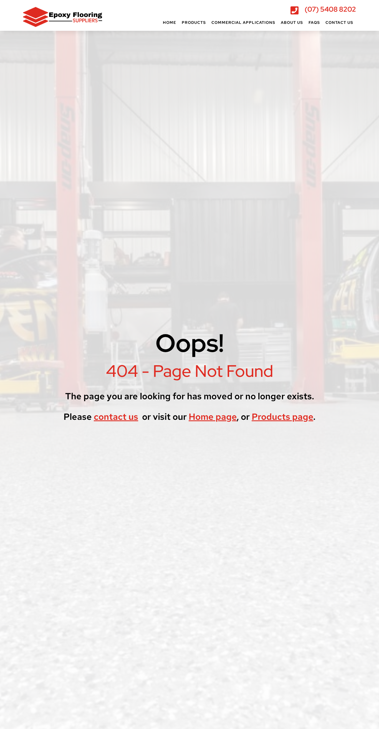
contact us (116, 417)
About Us (292, 22)
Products (194, 22)
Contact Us (339, 22)
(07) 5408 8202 (330, 9)
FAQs (314, 22)
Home (169, 22)
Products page (282, 417)
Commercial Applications (243, 22)
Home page (213, 417)
